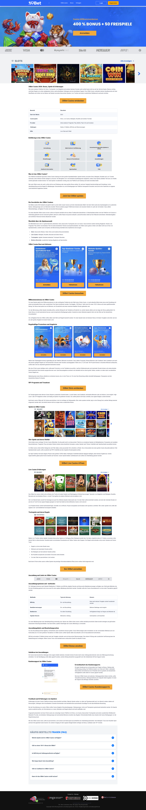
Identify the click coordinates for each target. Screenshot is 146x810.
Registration (113, 3)
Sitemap (76, 794)
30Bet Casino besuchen (73, 293)
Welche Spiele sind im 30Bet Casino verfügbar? (46, 738)
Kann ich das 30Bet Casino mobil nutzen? (45, 776)
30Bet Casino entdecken (73, 101)
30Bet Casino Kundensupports (96, 687)
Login (101, 3)
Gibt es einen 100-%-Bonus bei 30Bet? (44, 745)
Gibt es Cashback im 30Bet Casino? (43, 768)
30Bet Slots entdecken (73, 388)
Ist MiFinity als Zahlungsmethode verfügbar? (46, 753)
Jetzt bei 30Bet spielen (73, 196)
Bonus (71, 3)
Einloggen (78, 3)
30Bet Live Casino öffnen (73, 463)
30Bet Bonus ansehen (73, 646)
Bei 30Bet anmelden (73, 569)
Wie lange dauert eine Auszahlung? (43, 761)
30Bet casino (64, 3)
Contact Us (70, 794)
